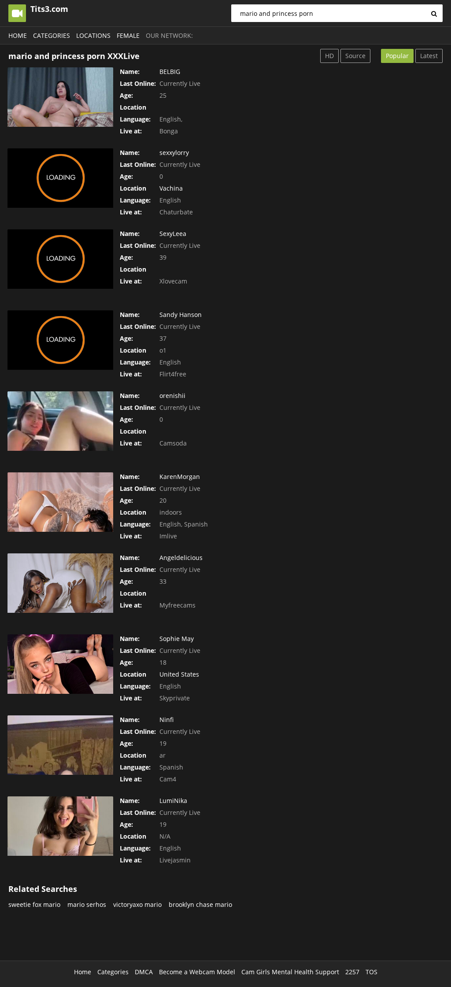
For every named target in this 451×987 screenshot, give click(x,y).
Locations (93, 35)
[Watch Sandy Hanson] (60, 340)
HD (329, 56)
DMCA (144, 972)
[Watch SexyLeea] (60, 259)
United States (179, 674)
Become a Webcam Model (197, 972)
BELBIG (169, 71)
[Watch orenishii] (60, 421)
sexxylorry (174, 152)
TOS (371, 972)
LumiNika (173, 800)
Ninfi (166, 719)
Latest (429, 56)
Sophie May (176, 638)
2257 (352, 972)
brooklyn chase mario (200, 904)
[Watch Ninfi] (60, 745)
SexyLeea (172, 233)
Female (128, 35)
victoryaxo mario (137, 904)
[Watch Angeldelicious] (60, 583)
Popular (397, 56)
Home (17, 35)
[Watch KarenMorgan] (60, 502)
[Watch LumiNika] (60, 826)
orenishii (172, 395)
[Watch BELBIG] (60, 97)
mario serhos (86, 904)
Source (355, 56)
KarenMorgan (179, 476)
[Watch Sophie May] (60, 664)
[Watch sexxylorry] (60, 178)
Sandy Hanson (180, 314)
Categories (51, 35)
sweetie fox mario (34, 904)
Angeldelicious (181, 557)
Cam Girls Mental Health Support (290, 972)
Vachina (171, 188)
